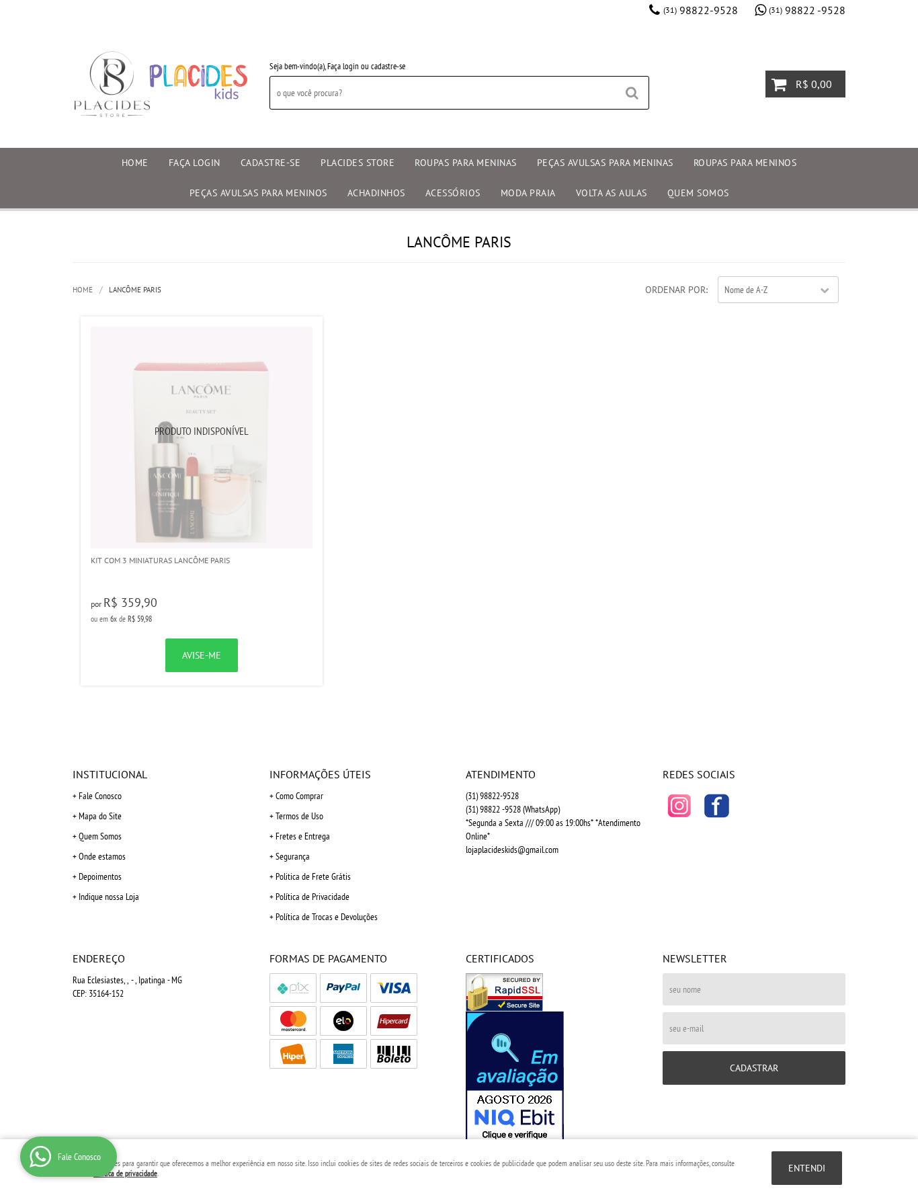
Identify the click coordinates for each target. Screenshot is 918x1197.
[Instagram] (679, 806)
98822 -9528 (807, 10)
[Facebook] (716, 806)
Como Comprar (299, 796)
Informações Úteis (320, 774)
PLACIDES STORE (357, 163)
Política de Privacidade (312, 897)
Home (135, 163)
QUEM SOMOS (698, 193)
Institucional (110, 774)
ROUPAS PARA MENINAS (466, 163)
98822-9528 (700, 10)
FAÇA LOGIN (194, 163)
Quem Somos (100, 836)
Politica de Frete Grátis (313, 876)
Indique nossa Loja (109, 897)
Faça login (343, 65)
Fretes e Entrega (303, 836)
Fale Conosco (100, 796)
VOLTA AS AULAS (611, 193)
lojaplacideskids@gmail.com (512, 849)
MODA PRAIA (528, 193)
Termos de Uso (299, 816)
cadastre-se (388, 65)
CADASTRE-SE (271, 163)
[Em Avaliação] (557, 1077)
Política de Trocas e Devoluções (327, 917)
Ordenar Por (675, 290)
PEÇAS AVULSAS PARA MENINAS (605, 163)
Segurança (293, 856)
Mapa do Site (100, 816)
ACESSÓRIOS (453, 193)
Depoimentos (100, 876)
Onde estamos (102, 856)
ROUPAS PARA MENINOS (745, 163)
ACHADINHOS (376, 193)
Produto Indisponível (201, 437)
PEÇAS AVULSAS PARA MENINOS (258, 193)
